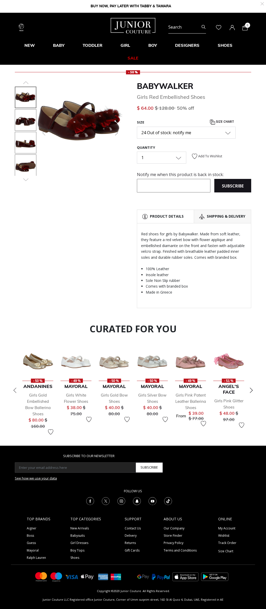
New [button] (29, 45)
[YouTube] (152, 500)
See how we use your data (36, 478)
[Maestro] (56, 576)
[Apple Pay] (87, 576)
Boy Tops (77, 550)
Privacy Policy (173, 543)
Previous (15, 390)
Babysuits (77, 535)
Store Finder (173, 535)
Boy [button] (152, 45)
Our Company (174, 528)
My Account (226, 528)
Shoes (74, 557)
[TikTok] (168, 500)
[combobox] (187, 27)
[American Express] (103, 576)
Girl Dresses (79, 543)
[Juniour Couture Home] (133, 25)
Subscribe (149, 467)
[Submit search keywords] (203, 27)
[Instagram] (121, 500)
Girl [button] (125, 45)
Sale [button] (133, 58)
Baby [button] (58, 45)
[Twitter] (106, 500)
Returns (130, 543)
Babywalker (165, 86)
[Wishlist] (50, 432)
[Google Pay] (143, 576)
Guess (31, 543)
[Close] (262, 3)
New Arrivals (79, 528)
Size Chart (224, 121)
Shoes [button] (225, 45)
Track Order (227, 543)
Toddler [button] (92, 45)
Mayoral (33, 550)
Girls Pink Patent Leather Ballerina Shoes (190, 401)
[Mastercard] (41, 576)
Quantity (146, 147)
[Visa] (71, 576)
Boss (30, 535)
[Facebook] (90, 500)
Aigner (31, 528)
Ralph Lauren (36, 557)
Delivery (131, 535)
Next (251, 390)
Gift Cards (132, 550)
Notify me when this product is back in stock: (180, 174)
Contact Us (133, 528)
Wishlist (223, 535)
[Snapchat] (137, 500)
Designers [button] (187, 45)
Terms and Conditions (180, 550)
